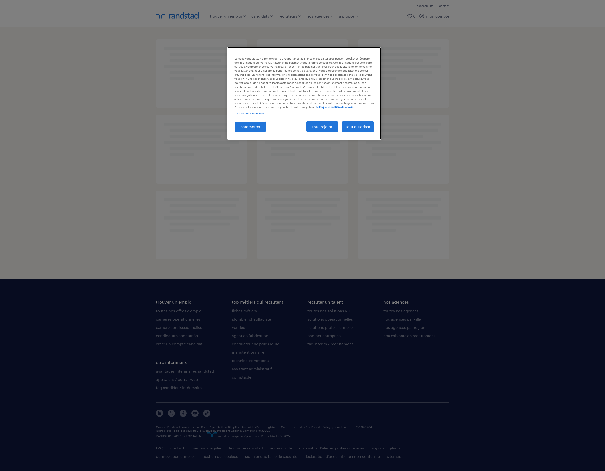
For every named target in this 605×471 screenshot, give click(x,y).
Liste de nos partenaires (249, 113)
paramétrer (250, 126)
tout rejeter (322, 126)
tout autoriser (358, 126)
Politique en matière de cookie (334, 107)
